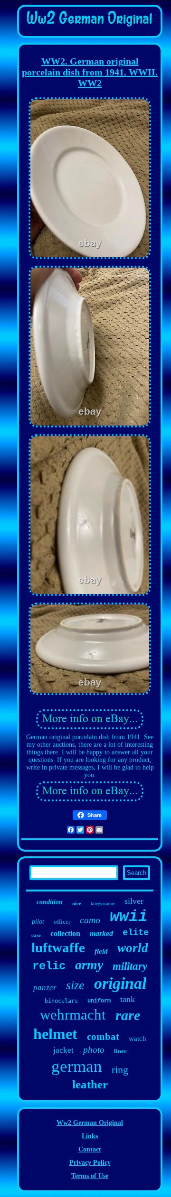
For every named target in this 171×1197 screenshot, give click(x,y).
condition (50, 902)
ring (120, 1070)
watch (137, 1038)
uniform (99, 1001)
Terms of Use (89, 1175)
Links (90, 1136)
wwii (129, 917)
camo (90, 920)
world (132, 948)
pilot (38, 921)
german (76, 1066)
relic (49, 966)
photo (93, 1050)
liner (120, 1051)
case (36, 935)
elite (136, 933)
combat (103, 1036)
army (89, 964)
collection (65, 933)
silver (133, 901)
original (120, 983)
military (130, 966)
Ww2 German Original (90, 1122)
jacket (63, 1050)
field (101, 951)
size (75, 985)
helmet (55, 1033)
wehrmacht (73, 1014)
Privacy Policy (90, 1162)
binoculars (61, 1001)
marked (101, 933)
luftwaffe (58, 947)
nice (76, 903)
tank (127, 999)
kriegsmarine (103, 903)
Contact (89, 1149)
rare (127, 1015)
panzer (45, 987)
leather (90, 1084)
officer (62, 921)
